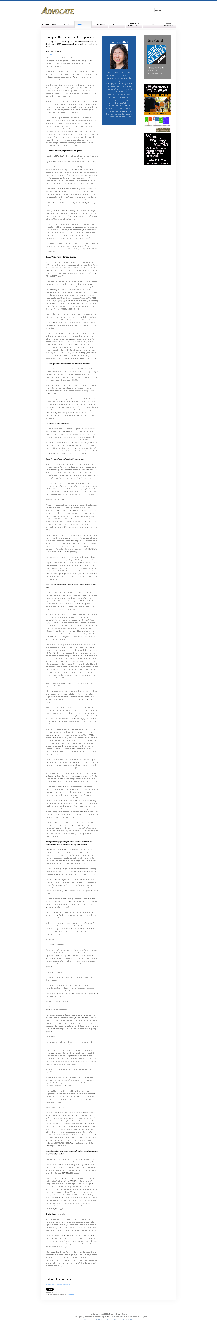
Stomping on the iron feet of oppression (71, 37)
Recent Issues (83, 24)
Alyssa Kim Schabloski (119, 42)
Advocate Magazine (70, 1294)
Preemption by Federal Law (63, 1284)
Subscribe (117, 24)
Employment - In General (51, 1284)
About (66, 24)
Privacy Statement (102, 1319)
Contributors (134, 24)
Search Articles (89, 1319)
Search (168, 24)
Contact (151, 24)
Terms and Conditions (118, 1319)
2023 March (50, 54)
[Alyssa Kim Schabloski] (119, 56)
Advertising (100, 24)
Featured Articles (49, 24)
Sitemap (130, 1319)
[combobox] (163, 10)
